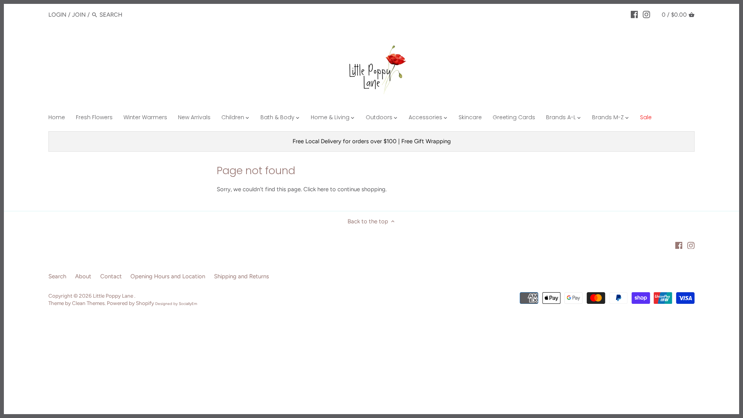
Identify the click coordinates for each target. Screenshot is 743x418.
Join (79, 14)
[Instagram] (646, 14)
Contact (111, 276)
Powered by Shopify (130, 303)
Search (57, 276)
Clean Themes (88, 303)
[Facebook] (634, 14)
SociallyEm (188, 303)
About (83, 276)
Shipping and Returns (241, 276)
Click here (316, 189)
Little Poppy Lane (113, 296)
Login (57, 14)
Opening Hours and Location (167, 276)
